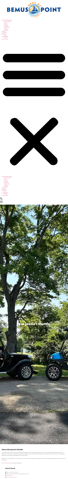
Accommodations (7, 21)
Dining (5, 22)
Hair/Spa (6, 25)
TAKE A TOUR (5, 39)
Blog (5, 35)
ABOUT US (4, 34)
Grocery (5, 23)
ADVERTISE (4, 32)
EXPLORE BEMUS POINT (7, 20)
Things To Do (7, 27)
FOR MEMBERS (5, 36)
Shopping (6, 30)
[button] (34, 108)
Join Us (5, 37)
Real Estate (6, 26)
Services (6, 29)
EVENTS (3, 31)
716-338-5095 (6, 463)
